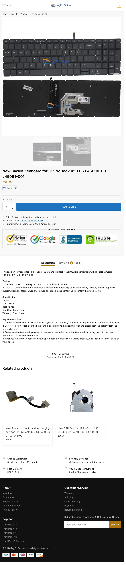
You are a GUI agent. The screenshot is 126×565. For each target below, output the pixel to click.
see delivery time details (31, 220)
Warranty (69, 493)
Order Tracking (72, 501)
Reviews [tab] (65, 262)
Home (5, 14)
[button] (118, 5)
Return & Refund (73, 509)
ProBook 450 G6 (66, 357)
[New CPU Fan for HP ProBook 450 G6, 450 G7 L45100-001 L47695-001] (80, 398)
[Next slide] (116, 76)
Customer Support (12, 505)
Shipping (69, 497)
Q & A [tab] (79, 262)
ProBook (25, 14)
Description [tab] (48, 262)
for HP (14, 14)
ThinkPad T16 (9, 532)
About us (7, 493)
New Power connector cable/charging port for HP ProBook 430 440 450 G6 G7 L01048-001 (28, 432)
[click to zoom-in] (61, 76)
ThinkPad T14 (9, 524)
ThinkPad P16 (9, 537)
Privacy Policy (9, 509)
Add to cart (69, 206)
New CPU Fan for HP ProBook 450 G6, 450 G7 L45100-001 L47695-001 (79, 430)
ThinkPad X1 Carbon (13, 541)
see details (52, 217)
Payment (69, 505)
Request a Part (10, 501)
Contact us (8, 497)
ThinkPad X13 (9, 528)
